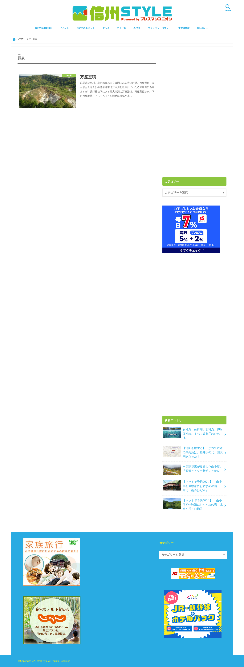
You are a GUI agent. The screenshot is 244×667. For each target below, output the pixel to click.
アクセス (121, 28)
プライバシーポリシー (159, 28)
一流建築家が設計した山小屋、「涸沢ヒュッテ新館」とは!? (203, 468)
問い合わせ (203, 28)
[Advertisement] (194, 80)
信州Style (42, 661)
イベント (64, 28)
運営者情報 (184, 28)
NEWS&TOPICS (43, 28)
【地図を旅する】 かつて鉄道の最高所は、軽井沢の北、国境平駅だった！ (203, 452)
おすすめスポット (85, 28)
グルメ (105, 28)
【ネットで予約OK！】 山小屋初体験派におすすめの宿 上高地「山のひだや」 (203, 486)
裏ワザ (136, 28)
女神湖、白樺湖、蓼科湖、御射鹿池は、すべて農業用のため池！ (203, 433)
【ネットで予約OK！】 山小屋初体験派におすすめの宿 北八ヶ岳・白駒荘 (203, 504)
